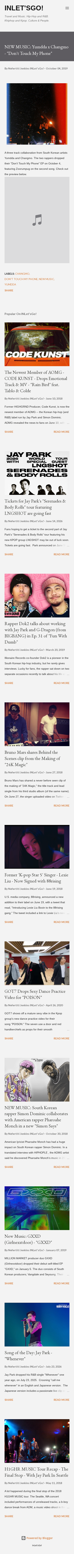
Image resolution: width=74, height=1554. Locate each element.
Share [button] (9, 290)
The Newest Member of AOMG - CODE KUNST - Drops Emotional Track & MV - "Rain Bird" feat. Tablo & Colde (36, 381)
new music (46, 279)
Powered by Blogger (39, 1538)
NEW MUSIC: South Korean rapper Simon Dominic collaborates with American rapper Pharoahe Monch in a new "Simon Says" (36, 1117)
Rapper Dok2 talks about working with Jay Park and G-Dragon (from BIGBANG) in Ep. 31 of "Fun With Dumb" (36, 632)
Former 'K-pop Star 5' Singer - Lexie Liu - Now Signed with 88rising (36, 878)
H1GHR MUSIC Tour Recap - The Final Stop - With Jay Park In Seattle (36, 1472)
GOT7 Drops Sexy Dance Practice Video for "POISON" (35, 994)
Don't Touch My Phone (21, 279)
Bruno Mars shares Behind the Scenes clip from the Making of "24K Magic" (32, 758)
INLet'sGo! (24, 8)
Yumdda (10, 284)
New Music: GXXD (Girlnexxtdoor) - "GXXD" (28, 1239)
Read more (61, 431)
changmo (22, 273)
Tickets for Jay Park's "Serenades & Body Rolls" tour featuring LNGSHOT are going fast (35, 507)
